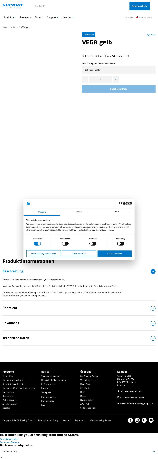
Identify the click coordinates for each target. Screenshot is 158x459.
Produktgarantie (48, 397)
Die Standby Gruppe (89, 376)
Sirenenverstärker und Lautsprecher (18, 388)
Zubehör (6, 408)
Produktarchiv (47, 401)
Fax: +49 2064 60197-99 (132, 397)
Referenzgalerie (48, 384)
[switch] (65, 244)
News (83, 392)
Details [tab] (79, 212)
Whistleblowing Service (100, 420)
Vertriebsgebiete (88, 380)
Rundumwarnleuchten (12, 380)
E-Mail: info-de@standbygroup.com (136, 403)
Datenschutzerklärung (48, 420)
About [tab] (116, 212)
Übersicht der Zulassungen (53, 380)
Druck (153, 34)
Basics (45, 371)
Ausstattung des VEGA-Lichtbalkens (98, 63)
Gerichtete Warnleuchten (13, 384)
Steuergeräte (8, 392)
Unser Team (85, 384)
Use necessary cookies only (43, 254)
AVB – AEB (85, 404)
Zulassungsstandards (50, 376)
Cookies (66, 420)
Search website (139, 6)
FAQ (43, 405)
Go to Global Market (9, 439)
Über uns (85, 371)
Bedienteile (7, 396)
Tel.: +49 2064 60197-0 (131, 391)
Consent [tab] (42, 212)
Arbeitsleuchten (9, 404)
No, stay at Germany (9, 442)
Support (46, 392)
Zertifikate (85, 388)
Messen (83, 396)
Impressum (80, 420)
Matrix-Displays (9, 400)
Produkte (14, 27)
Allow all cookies (114, 254)
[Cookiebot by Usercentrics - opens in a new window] (121, 203)
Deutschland (144, 17)
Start (4, 27)
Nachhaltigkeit (87, 400)
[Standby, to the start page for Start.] (13, 6)
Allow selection (79, 254)
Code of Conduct (88, 408)
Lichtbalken (88, 34)
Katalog (44, 388)
